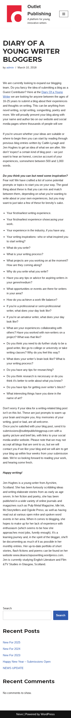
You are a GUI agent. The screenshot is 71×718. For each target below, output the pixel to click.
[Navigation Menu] (63, 14)
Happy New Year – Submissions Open (27, 661)
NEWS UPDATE (13, 668)
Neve (19, 714)
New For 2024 (11, 648)
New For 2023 (11, 655)
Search (7, 608)
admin (10, 67)
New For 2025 (11, 642)
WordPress (48, 714)
